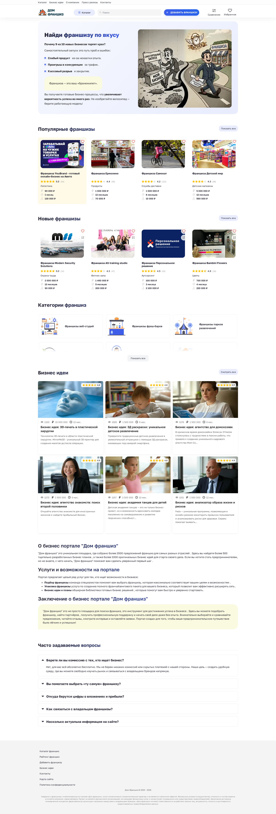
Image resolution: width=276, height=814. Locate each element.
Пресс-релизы (90, 2)
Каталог (42, 2)
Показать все (138, 358)
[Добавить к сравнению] (83, 148)
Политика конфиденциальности (57, 784)
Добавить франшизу (51, 762)
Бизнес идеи (56, 2)
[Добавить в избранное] (83, 141)
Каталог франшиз (49, 751)
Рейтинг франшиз (49, 756)
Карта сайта (46, 779)
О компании (72, 2)
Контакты (105, 2)
